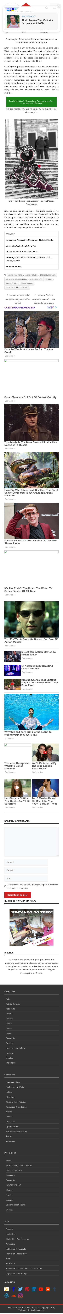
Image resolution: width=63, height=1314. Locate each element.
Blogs (8, 1161)
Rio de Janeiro (27, 283)
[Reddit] (48, 1290)
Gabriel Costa (36, 279)
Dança (8, 1033)
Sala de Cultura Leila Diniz (17, 287)
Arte (8, 999)
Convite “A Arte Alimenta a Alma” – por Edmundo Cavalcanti (43, 299)
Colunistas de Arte (14, 1170)
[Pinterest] (27, 1290)
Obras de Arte (11, 283)
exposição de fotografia (16, 279)
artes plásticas (15, 275)
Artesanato (10, 1009)
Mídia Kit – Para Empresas (17, 1239)
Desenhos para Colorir (15, 1048)
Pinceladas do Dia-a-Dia (16, 1131)
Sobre (8, 1259)
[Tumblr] (54, 1290)
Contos (9, 1023)
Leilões (9, 1092)
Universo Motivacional (15, 1205)
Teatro (8, 1136)
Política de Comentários (16, 1254)
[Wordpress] (6, 1297)
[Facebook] (13, 1290)
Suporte (9, 1200)
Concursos (10, 1175)
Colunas (9, 1019)
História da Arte (13, 1082)
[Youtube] (41, 1290)
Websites (9, 1210)
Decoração (10, 1038)
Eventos (9, 1058)
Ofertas (9, 1117)
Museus (9, 1190)
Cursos (9, 1028)
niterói (49, 279)
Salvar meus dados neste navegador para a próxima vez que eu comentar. (32, 886)
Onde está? (10, 1122)
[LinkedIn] (34, 1290)
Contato (9, 1229)
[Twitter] (20, 1290)
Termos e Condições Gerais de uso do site (24, 1268)
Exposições (11, 1063)
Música (9, 1112)
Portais (9, 1195)
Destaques (10, 1053)
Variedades (10, 1141)
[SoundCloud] (13, 1297)
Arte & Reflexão (13, 1004)
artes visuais (31, 275)
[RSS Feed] (6, 1290)
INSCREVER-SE (13, 1185)
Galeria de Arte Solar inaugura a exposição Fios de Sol (18, 299)
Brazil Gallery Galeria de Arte (19, 1165)
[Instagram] (20, 1297)
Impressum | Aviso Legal (16, 1273)
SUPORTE (10, 1264)
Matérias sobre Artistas (15, 1102)
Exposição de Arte (47, 275)
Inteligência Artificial (15, 1087)
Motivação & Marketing (16, 1107)
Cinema (9, 1014)
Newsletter (10, 1244)
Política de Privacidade (16, 1249)
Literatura (10, 1097)
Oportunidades (12, 1126)
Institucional (11, 1234)
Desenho (9, 1043)
